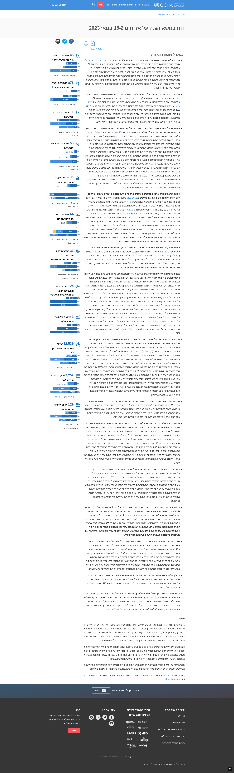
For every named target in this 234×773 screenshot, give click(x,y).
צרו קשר (181, 716)
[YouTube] (111, 723)
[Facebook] (71, 41)
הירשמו (97, 690)
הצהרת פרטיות (113, 757)
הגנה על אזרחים (162, 14)
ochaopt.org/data (172, 679)
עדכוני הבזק (95, 60)
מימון (107, 5)
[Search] (93, 4)
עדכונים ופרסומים (126, 5)
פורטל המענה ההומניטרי (173, 743)
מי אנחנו (145, 5)
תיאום (137, 5)
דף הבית (181, 14)
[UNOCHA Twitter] (104, 717)
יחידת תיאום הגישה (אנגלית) (171, 729)
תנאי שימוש (103, 757)
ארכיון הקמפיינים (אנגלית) (173, 736)
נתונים (114, 5)
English (62, 5)
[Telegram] (91, 717)
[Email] (57, 41)
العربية (55, 5)
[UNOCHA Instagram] (98, 717)
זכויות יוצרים (123, 757)
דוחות (173, 14)
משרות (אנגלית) (177, 722)
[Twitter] (64, 41)
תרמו (100, 5)
